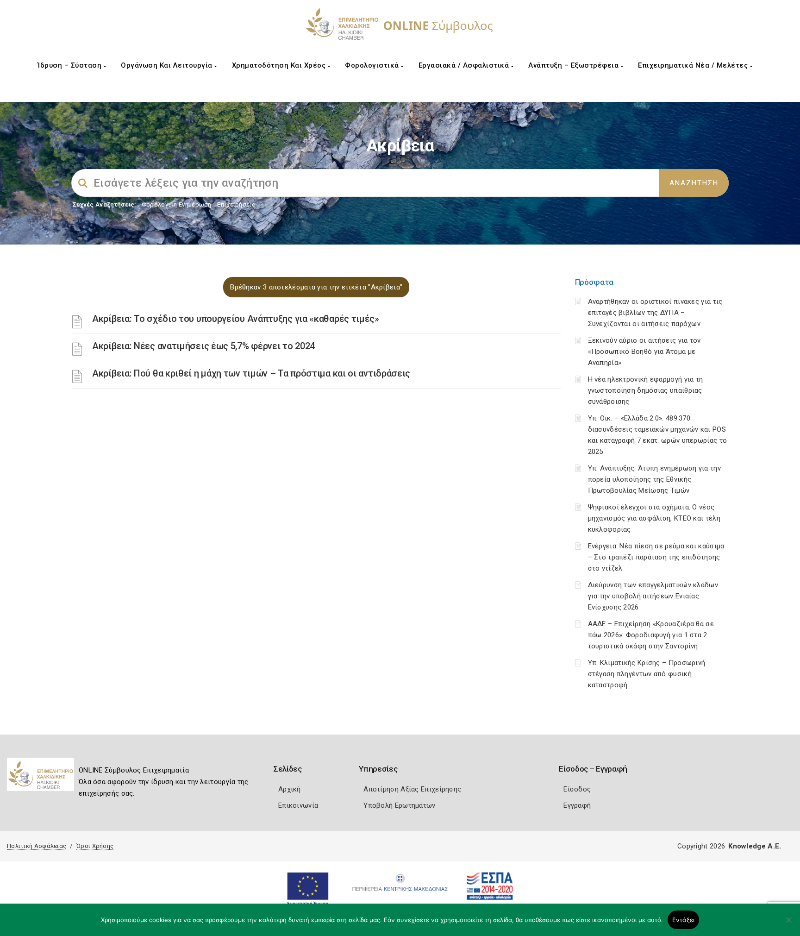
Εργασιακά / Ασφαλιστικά (465, 65)
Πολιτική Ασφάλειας (36, 845)
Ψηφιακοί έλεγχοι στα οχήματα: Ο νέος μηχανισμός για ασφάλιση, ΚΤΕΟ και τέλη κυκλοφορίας (654, 518)
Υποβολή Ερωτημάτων (399, 805)
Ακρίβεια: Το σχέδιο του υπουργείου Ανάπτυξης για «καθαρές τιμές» (235, 318)
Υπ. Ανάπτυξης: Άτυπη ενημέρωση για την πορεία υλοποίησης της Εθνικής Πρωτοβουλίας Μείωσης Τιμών (654, 479)
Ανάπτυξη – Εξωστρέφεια (574, 65)
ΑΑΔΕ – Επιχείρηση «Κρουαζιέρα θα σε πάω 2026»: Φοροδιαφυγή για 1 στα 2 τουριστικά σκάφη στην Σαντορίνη (651, 635)
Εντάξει (683, 919)
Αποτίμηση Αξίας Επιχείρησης (412, 789)
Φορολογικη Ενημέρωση (177, 204)
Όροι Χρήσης (94, 845)
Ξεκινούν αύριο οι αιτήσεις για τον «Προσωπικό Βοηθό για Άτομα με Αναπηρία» (644, 351)
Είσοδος (577, 789)
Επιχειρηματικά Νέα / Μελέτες (694, 65)
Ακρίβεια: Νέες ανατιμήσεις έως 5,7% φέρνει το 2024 (203, 346)
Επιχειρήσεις (236, 204)
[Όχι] (788, 924)
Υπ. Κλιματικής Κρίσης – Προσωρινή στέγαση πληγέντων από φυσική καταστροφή (647, 674)
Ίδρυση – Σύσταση (71, 65)
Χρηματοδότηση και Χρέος (280, 65)
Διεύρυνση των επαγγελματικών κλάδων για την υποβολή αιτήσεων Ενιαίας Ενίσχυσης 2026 (653, 596)
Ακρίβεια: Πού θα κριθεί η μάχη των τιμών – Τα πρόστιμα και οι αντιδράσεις (251, 373)
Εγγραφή (577, 805)
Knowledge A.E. (754, 846)
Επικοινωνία (298, 805)
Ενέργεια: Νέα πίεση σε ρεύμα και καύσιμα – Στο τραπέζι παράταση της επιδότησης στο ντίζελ (656, 557)
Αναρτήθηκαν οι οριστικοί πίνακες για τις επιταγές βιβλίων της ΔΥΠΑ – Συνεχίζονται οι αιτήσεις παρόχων (655, 312)
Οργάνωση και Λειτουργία (167, 65)
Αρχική (289, 789)
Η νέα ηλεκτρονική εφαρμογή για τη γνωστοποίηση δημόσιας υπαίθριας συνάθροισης (645, 390)
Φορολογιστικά (373, 65)
